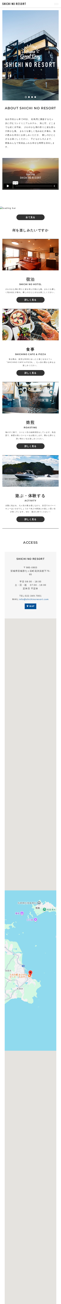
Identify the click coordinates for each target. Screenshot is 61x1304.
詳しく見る (31, 300)
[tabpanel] (30, 55)
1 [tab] (25, 97)
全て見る (30, 217)
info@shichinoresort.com (34, 599)
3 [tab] (32, 97)
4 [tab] (35, 97)
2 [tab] (28, 97)
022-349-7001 (33, 596)
